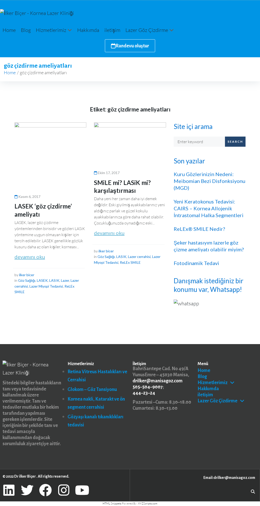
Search (235, 141)
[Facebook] (45, 490)
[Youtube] (82, 490)
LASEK (42, 280)
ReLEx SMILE (130, 262)
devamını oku (29, 257)
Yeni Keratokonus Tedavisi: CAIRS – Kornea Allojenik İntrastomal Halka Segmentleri (208, 208)
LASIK (54, 280)
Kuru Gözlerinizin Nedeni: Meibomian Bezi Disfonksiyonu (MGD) (209, 181)
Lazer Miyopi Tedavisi (46, 286)
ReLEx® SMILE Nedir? (199, 229)
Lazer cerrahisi (139, 256)
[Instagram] (63, 490)
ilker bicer (26, 275)
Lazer (65, 280)
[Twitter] (27, 490)
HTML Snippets (112, 503)
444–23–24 (144, 393)
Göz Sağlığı (26, 280)
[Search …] (253, 491)
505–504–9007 (148, 386)
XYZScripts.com (147, 503)
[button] (54, 30)
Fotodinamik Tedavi (196, 263)
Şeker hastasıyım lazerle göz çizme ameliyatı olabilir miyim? (209, 245)
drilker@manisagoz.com (158, 380)
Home (10, 72)
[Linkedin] (9, 490)
